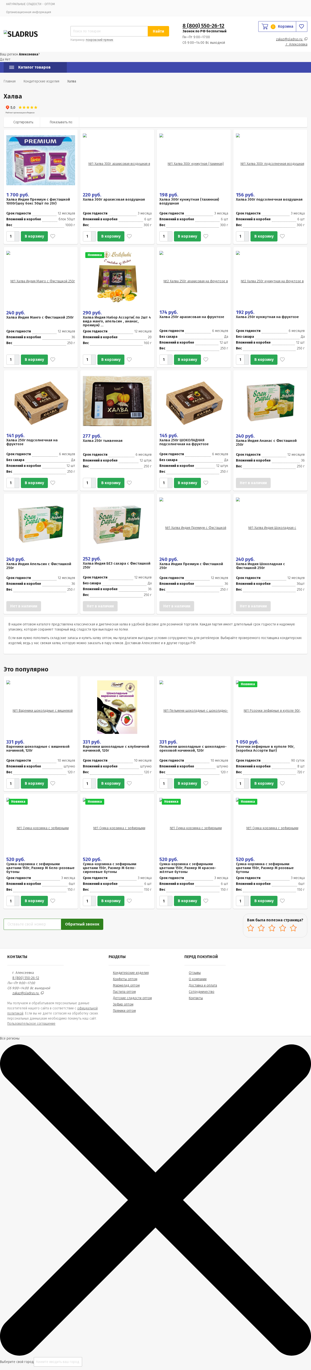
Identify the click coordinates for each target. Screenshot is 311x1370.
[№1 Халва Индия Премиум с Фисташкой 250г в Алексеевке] (194, 524)
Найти (158, 31)
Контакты (196, 998)
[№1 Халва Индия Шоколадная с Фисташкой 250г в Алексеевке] (270, 524)
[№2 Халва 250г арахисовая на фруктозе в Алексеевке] (194, 278)
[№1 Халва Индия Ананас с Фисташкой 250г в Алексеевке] (270, 401)
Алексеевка (296, 44)
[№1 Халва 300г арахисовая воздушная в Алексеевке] (117, 160)
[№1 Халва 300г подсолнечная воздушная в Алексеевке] (270, 160)
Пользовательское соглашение (31, 1024)
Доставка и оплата (203, 985)
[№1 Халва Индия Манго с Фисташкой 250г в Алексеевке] (41, 278)
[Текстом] (302, 122)
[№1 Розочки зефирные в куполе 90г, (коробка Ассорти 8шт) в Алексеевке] (270, 707)
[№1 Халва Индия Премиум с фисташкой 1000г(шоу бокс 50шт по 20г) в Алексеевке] (41, 160)
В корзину (34, 236)
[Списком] (292, 122)
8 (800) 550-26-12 (203, 25)
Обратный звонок (82, 924)
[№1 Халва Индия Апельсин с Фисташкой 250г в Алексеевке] (41, 524)
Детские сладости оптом (132, 998)
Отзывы (195, 973)
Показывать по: (61, 122)
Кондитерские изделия (131, 973)
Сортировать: (23, 122)
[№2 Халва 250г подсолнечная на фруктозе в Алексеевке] (40, 401)
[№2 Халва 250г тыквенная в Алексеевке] (117, 401)
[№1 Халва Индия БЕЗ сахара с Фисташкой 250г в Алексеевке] (117, 524)
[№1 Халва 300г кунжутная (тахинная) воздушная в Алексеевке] (194, 160)
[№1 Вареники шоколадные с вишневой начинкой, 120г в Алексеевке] (41, 707)
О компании (198, 979)
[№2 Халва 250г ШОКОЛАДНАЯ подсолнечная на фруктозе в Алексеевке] (193, 401)
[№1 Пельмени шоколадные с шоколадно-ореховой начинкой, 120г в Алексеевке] (194, 707)
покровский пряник (99, 40)
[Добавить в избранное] (51, 236)
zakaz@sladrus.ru (289, 39)
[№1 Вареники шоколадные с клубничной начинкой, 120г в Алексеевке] (117, 707)
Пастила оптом (124, 992)
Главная (10, 81)
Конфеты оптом (125, 979)
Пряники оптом (124, 1011)
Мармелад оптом (126, 985)
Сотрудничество (201, 992)
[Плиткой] (282, 122)
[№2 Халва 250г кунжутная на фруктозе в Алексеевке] (270, 278)
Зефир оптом (123, 1004)
